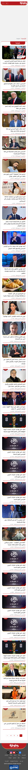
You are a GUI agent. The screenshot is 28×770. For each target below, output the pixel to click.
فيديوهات (23, 758)
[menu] (6, 3)
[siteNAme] (23, 3)
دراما (19, 755)
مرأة (19, 758)
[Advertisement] (14, 21)
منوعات (9, 758)
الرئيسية (23, 38)
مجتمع (14, 758)
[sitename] (14, 746)
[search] (3, 3)
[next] (7, 735)
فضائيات (6, 755)
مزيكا (11, 755)
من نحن (21, 761)
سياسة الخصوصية (14, 761)
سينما (15, 755)
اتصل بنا (7, 761)
